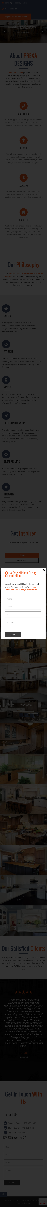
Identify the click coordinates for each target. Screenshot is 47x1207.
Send (13, 634)
